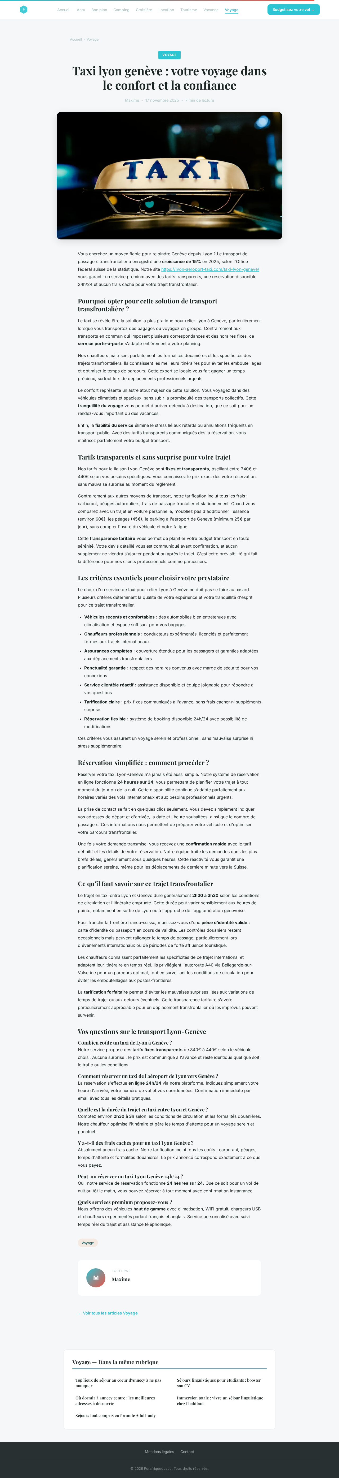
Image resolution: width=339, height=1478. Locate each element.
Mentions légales (159, 1451)
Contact (187, 1451)
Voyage (231, 9)
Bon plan (99, 9)
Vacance (210, 9)
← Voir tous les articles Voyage (108, 1313)
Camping (121, 9)
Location (166, 9)
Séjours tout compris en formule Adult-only (115, 1415)
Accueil (63, 9)
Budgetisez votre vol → (294, 9)
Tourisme (188, 9)
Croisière (144, 9)
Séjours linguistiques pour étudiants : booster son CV (219, 1382)
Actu (81, 9)
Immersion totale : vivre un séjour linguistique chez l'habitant (220, 1400)
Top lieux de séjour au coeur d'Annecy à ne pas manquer (118, 1382)
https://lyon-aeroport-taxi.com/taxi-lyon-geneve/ (210, 269)
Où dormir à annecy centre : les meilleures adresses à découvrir (115, 1400)
